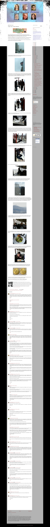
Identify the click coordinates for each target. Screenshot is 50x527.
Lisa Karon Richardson (12, 293)
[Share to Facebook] (22, 289)
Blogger (32, 525)
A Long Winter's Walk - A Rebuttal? (38, 85)
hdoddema (27, 525)
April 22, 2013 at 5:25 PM (16, 409)
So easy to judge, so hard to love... (38, 77)
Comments (35, 102)
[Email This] (20, 289)
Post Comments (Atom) (13, 512)
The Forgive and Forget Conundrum (38, 83)
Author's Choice (15, 290)
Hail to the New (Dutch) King (37, 63)
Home (33, 28)
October (35, 57)
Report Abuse (35, 94)
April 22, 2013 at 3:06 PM (14, 385)
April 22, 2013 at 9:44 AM (13, 334)
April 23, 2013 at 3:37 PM (16, 495)
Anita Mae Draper (11, 290)
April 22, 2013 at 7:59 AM (18, 293)
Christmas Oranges (36, 128)
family (18, 290)
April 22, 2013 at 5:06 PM (16, 402)
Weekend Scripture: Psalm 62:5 (37, 75)
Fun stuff (20, 290)
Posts (34, 101)
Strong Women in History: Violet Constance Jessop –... (37, 79)
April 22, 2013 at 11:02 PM (17, 467)
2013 (34, 54)
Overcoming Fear (36, 64)
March (35, 87)
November (35, 56)
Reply (10, 309)
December (35, 55)
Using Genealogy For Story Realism (38, 78)
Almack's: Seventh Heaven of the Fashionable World (37, 73)
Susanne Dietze (34, 112)
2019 (34, 49)
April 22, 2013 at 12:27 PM (17, 363)
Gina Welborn (34, 109)
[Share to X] (21, 289)
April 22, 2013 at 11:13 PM (17, 482)
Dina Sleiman (34, 108)
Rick (10, 334)
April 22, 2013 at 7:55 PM (16, 446)
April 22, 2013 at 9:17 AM (16, 311)
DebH (10, 385)
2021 (34, 47)
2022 (34, 46)
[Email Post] (19, 289)
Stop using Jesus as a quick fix (37, 131)
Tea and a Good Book (36, 129)
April (34, 62)
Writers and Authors (37, 141)
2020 (34, 48)
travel (21, 290)
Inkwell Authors (34, 29)
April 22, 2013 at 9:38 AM (17, 321)
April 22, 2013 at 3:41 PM (14, 394)
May (34, 61)
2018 (34, 50)
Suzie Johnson (11, 446)
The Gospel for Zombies (36, 74)
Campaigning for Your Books (37, 84)
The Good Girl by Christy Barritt (37, 82)
